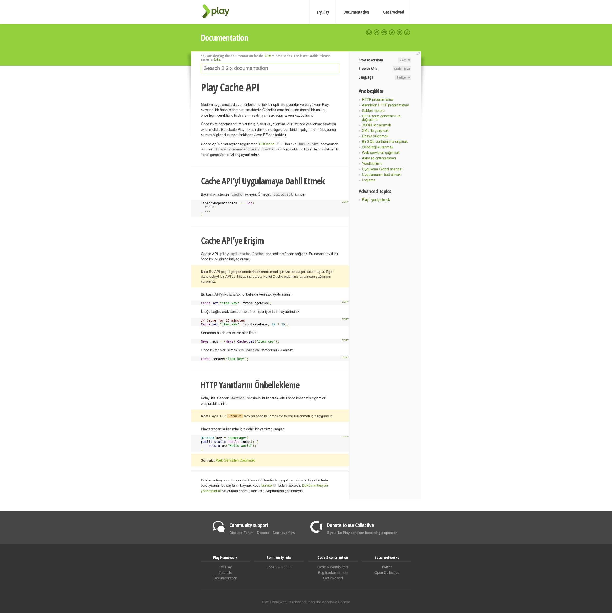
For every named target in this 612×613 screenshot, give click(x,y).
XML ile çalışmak (375, 130)
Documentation (356, 12)
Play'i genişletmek (376, 199)
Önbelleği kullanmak (377, 146)
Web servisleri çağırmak (381, 152)
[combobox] (270, 68)
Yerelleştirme (372, 163)
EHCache (266, 143)
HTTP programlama (377, 99)
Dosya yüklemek (375, 135)
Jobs (279, 566)
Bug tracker (333, 572)
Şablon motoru (373, 110)
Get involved (333, 577)
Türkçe (401, 77)
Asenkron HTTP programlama (385, 104)
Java (407, 68)
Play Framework (219, 11)
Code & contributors (333, 566)
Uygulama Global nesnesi (382, 168)
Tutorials (225, 572)
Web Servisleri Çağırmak (235, 460)
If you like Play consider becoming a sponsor (362, 532)
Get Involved (393, 12)
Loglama (368, 179)
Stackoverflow (284, 532)
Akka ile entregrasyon (379, 157)
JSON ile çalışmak (376, 124)
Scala (398, 68)
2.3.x (267, 55)
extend (419, 54)
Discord (263, 532)
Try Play (323, 12)
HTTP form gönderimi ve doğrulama (381, 117)
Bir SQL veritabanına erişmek (385, 141)
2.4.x (402, 60)
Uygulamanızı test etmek (381, 174)
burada (266, 485)
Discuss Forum (242, 532)
